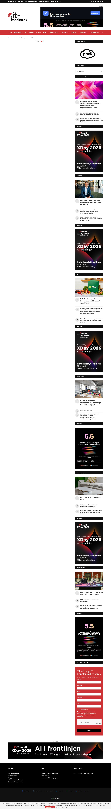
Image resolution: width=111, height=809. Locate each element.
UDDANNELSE (65, 32)
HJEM (10, 32)
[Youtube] (98, 1)
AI (25, 32)
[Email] (100, 1)
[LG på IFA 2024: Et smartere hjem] (89, 486)
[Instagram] (91, 1)
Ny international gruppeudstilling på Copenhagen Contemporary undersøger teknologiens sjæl (91, 607)
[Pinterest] (93, 1)
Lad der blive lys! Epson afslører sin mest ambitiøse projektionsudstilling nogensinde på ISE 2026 (90, 105)
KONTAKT (21, 1)
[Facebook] (89, 1)
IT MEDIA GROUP (56, 1)
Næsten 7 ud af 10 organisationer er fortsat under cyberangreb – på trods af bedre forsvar (91, 218)
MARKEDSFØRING (44, 1)
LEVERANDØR (83, 32)
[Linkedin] (95, 1)
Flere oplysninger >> (61, 807)
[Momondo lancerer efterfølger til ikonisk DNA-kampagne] (89, 581)
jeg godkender (50, 807)
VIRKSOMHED (74, 32)
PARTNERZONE (18, 32)
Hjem (9, 38)
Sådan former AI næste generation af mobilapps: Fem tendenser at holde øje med (91, 320)
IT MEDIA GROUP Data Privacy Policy (83, 773)
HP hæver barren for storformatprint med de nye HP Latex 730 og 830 (90, 403)
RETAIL (38, 32)
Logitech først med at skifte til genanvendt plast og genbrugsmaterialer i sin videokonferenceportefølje (89, 416)
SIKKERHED (31, 32)
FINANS (45, 32)
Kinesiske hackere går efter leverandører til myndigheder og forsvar (91, 202)
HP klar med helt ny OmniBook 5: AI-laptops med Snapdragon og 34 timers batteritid (91, 120)
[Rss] (102, 1)
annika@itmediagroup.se (51, 778)
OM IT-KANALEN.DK (31, 1)
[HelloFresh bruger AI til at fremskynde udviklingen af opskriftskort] (89, 287)
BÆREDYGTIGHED (53, 32)
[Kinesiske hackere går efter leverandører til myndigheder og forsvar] (89, 189)
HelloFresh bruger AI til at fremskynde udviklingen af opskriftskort (90, 301)
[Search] (102, 32)
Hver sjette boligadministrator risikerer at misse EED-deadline (89, 113)
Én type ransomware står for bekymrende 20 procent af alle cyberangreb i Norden (89, 211)
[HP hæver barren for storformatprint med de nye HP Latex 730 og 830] (89, 389)
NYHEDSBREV (12, 1)
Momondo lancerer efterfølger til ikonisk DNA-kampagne (91, 593)
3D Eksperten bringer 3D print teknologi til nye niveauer (89, 505)
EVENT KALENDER (93, 32)
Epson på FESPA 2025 (86, 410)
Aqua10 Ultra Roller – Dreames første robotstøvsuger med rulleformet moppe (91, 512)
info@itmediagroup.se (17, 782)
